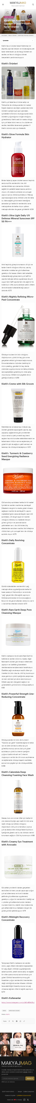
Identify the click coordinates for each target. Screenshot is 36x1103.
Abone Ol (30, 1078)
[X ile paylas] (13, 1021)
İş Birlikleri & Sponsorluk (24, 1095)
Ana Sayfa (4, 35)
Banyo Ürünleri (9, 17)
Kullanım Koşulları (10, 1095)
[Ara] (33, 4)
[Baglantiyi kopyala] (24, 1021)
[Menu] (3, 4)
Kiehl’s (8, 1014)
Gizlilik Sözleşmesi (28, 1091)
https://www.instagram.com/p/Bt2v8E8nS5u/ (18, 1002)
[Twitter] (28, 1100)
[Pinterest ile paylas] (16, 1021)
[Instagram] (24, 1100)
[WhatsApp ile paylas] (20, 1021)
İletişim (20, 1091)
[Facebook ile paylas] (9, 1021)
